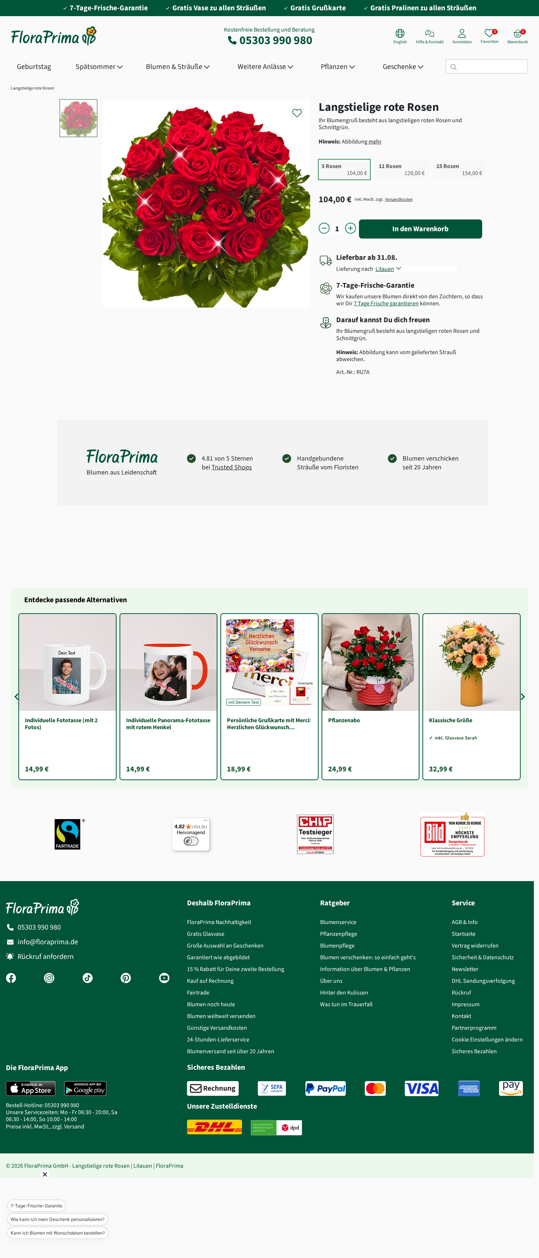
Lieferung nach (355, 269)
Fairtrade (198, 992)
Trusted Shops (232, 467)
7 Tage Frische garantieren (386, 303)
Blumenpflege (337, 945)
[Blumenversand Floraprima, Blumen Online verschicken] (54, 45)
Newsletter (465, 969)
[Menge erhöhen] (350, 228)
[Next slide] (521, 696)
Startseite (464, 934)
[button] (35, 1184)
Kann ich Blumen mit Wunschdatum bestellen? (58, 1233)
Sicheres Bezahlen (474, 1051)
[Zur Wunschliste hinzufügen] (301, 109)
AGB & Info (465, 922)
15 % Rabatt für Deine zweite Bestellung (235, 969)
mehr (375, 141)
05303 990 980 (275, 40)
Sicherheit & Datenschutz (483, 957)
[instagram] (49, 979)
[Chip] (315, 834)
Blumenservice (338, 922)
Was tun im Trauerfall (346, 1004)
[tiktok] (87, 979)
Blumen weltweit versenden (221, 1016)
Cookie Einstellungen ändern (487, 1039)
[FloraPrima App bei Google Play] (85, 1088)
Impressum (466, 1004)
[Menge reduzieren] (324, 228)
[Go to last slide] (17, 696)
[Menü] (205, 822)
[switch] (191, 841)
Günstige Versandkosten (217, 1028)
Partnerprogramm (474, 1028)
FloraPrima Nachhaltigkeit (219, 922)
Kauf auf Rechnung (210, 981)
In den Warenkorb (420, 229)
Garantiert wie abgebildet (218, 957)
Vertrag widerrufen (475, 945)
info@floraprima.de (48, 942)
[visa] (422, 1088)
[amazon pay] (511, 1088)
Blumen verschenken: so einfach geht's (368, 957)
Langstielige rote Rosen (32, 88)
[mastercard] (375, 1088)
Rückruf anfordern (46, 956)
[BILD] (452, 834)
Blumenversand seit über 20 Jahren (230, 1051)
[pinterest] (126, 979)
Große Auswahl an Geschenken (225, 945)
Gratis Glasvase (205, 934)
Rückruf (461, 992)
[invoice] (213, 1088)
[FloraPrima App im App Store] (30, 1088)
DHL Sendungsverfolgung (483, 981)
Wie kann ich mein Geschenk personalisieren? (57, 1219)
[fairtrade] (70, 834)
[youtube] (164, 979)
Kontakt (461, 1016)
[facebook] (11, 979)
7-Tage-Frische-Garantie (36, 1205)
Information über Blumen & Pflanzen (365, 969)
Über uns (331, 981)
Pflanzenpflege (338, 934)
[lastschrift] (272, 1088)
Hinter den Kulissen (344, 992)
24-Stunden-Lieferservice (218, 1039)
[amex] (469, 1088)
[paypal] (325, 1088)
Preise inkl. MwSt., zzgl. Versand (45, 1126)
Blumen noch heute (211, 1004)
